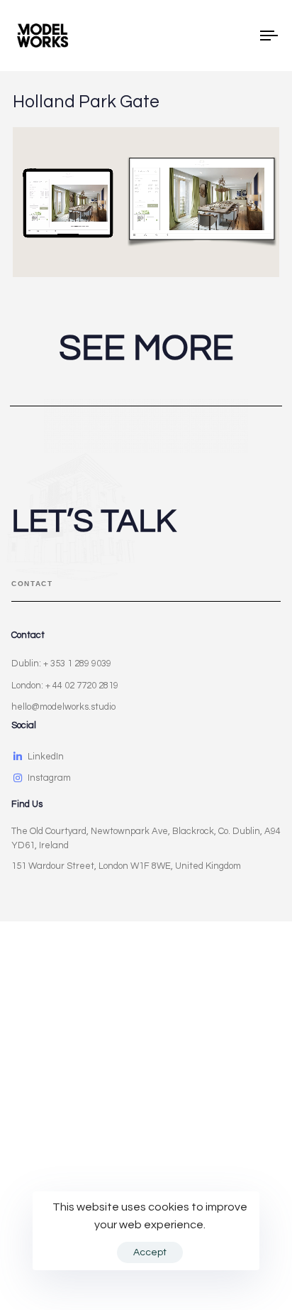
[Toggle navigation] (234, 35)
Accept (150, 1252)
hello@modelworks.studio (63, 707)
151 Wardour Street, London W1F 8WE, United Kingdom (126, 866)
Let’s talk (93, 521)
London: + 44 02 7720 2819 (64, 686)
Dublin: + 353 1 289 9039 (61, 663)
